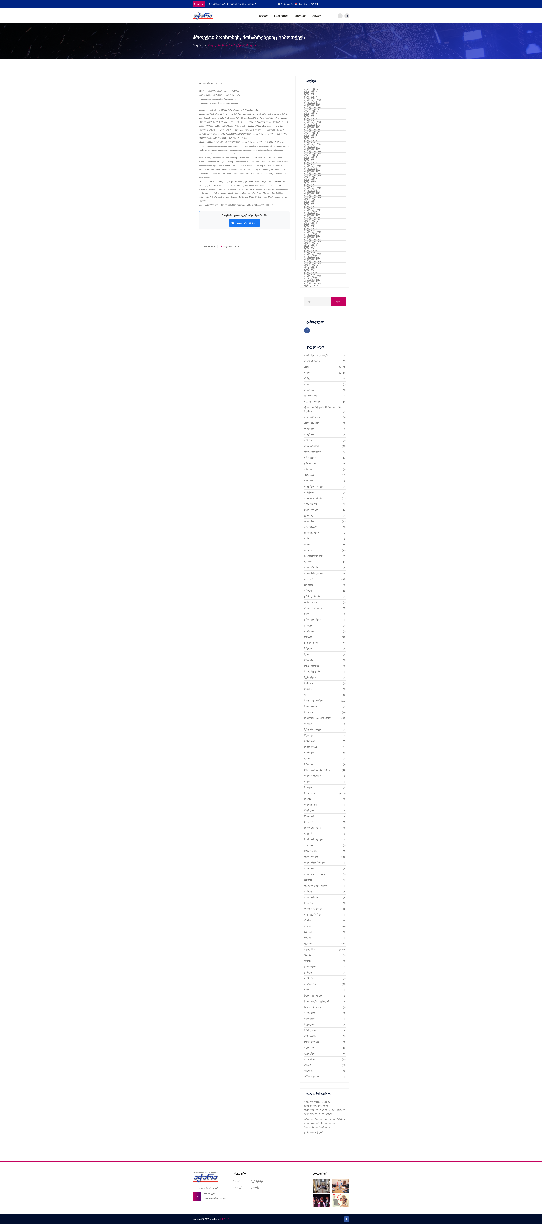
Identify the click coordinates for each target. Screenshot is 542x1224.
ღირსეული (309, 1013)
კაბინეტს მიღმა (312, 596)
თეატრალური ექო (313, 556)
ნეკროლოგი (310, 747)
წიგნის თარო (310, 1036)
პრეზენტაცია (310, 804)
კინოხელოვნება (312, 619)
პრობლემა (309, 816)
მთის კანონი (310, 706)
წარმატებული (311, 1030)
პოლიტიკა (309, 793)
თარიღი (308, 550)
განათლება (310, 457)
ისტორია (308, 585)
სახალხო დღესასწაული (316, 885)
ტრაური (308, 955)
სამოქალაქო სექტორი (315, 874)
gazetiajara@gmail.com (215, 1198)
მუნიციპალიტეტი (312, 729)
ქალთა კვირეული (313, 995)
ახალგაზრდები (312, 417)
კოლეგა (308, 625)
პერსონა (308, 764)
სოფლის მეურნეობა (314, 909)
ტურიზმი (308, 961)
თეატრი (308, 561)
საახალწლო (310, 851)
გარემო (308, 469)
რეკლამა (308, 833)
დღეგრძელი (310, 504)
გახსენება (309, 475)
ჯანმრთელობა (311, 1076)
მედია (307, 654)
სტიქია (307, 937)
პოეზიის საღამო (312, 775)
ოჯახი (307, 758)
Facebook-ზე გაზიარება (246, 223)
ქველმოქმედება (312, 1007)
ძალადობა (309, 1024)
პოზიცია (308, 787)
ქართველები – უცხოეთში (317, 1001)
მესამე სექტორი (312, 671)
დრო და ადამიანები (314, 498)
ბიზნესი (308, 440)
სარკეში (308, 880)
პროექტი (308, 822)
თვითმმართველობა (314, 573)
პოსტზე (307, 799)
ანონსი (307, 384)
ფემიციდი (309, 972)
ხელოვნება (310, 1053)
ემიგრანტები (310, 527)
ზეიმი (306, 538)
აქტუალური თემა (313, 401)
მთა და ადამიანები (314, 700)
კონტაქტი (317, 16)
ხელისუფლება (311, 1042)
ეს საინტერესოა (312, 533)
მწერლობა (309, 741)
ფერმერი (308, 978)
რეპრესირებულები (314, 839)
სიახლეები (300, 16)
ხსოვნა (307, 1065)
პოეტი (307, 781)
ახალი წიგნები (311, 423)
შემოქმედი (309, 1018)
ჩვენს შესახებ (281, 16)
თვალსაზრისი (311, 567)
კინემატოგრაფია (313, 608)
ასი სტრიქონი (311, 396)
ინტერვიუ (309, 579)
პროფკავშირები (312, 828)
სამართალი (310, 868)
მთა (306, 694)
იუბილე (308, 590)
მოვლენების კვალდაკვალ (317, 718)
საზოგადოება (311, 856)
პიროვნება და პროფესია (317, 770)
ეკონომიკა (309, 521)
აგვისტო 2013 (311, 285)
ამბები (307, 367)
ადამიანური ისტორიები (316, 355)
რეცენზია (308, 845)
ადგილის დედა (312, 361)
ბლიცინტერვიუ (311, 446)
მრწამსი (308, 723)
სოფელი (308, 903)
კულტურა (309, 637)
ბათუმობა (309, 434)
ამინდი (307, 378)
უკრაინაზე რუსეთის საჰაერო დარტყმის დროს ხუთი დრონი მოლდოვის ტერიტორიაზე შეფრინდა (324, 1123)
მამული (308, 648)
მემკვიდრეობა (311, 666)
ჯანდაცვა (308, 1071)
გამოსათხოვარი (312, 452)
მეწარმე (308, 689)
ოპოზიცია (309, 752)
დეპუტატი (309, 492)
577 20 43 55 (209, 1194)
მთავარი (263, 16)
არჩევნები (309, 390)
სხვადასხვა (310, 949)
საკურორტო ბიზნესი (314, 862)
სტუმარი (308, 943)
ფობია (307, 990)
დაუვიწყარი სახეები (314, 486)
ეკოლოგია (309, 515)
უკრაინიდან (310, 966)
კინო (306, 613)
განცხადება (310, 463)
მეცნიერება (310, 677)
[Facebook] (340, 15)
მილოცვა (308, 712)
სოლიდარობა (311, 897)
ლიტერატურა (311, 642)
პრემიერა (309, 810)
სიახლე (200, 4)
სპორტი (308, 920)
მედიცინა (308, 660)
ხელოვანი (309, 1047)
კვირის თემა (310, 602)
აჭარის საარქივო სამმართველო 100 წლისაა (323, 409)
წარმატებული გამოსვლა (221, 4)
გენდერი (308, 480)
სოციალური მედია (313, 914)
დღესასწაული (311, 509)
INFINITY (224, 1219)
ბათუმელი (309, 428)
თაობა (307, 544)
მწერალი (308, 735)
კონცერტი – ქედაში (314, 1132)
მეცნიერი (308, 683)
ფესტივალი (310, 984)
